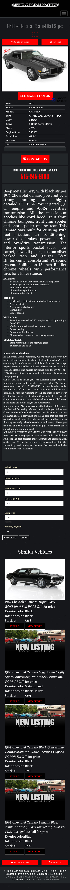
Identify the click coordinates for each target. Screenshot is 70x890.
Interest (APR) (12, 499)
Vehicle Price (11, 468)
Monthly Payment (13, 527)
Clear (24, 537)
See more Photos (35, 96)
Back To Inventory (21, 42)
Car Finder (34, 877)
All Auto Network (45, 879)
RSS (64, 877)
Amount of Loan (13, 489)
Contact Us (36, 159)
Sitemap (52, 877)
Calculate (10, 537)
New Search (56, 42)
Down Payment (12, 478)
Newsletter (13, 877)
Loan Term (10, 513)
